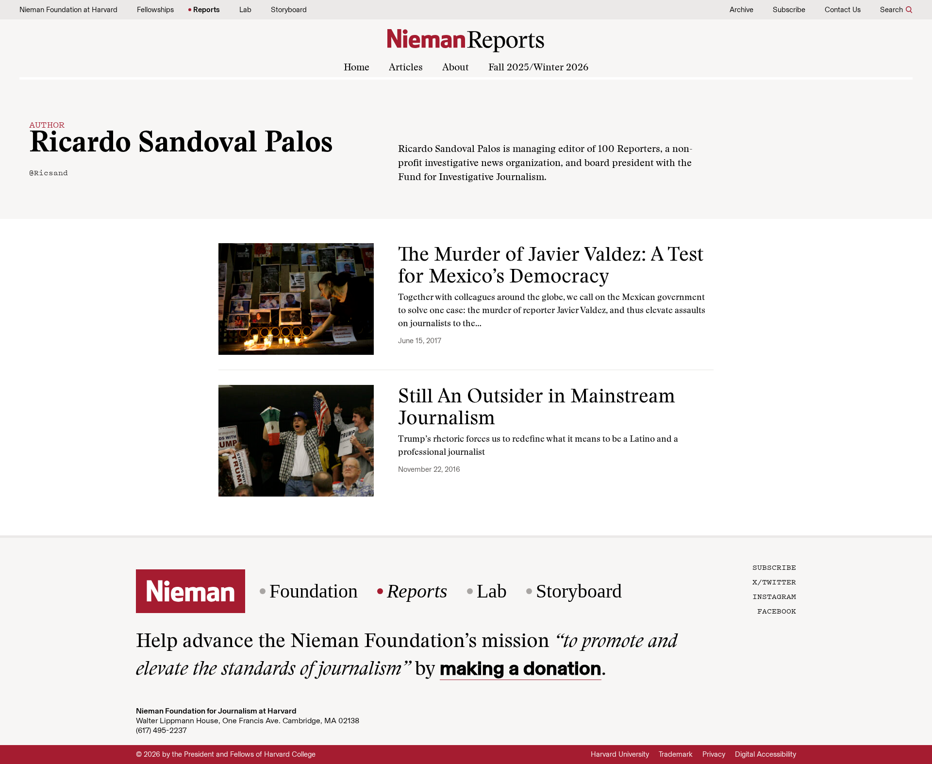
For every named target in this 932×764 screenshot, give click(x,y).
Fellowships (155, 9)
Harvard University (620, 754)
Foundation (313, 591)
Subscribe (789, 9)
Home (356, 68)
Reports (206, 9)
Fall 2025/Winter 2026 (538, 68)
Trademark (676, 754)
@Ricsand (48, 172)
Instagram (774, 596)
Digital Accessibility (765, 754)
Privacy (713, 754)
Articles (406, 68)
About (455, 68)
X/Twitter (774, 581)
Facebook (776, 610)
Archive (741, 9)
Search (891, 9)
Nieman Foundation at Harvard (68, 9)
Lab (245, 9)
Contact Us (843, 9)
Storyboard (289, 9)
